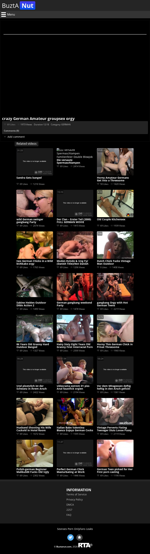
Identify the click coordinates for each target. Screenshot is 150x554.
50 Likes (104, 184)
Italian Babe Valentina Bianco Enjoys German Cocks (75, 429)
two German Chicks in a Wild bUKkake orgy (34, 262)
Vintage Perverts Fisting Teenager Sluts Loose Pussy (114, 429)
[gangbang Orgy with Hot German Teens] (115, 299)
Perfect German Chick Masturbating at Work (71, 471)
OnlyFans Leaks (83, 529)
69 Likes (11, 124)
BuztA (17, 5)
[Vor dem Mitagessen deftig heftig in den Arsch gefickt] (115, 382)
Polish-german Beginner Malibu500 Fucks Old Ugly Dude (32, 471)
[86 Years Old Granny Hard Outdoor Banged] (34, 341)
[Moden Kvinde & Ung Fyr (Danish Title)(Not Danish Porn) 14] (75, 258)
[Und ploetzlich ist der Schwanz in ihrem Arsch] (34, 382)
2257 (69, 509)
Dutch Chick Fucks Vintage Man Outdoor (113, 262)
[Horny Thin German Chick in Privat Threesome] (115, 341)
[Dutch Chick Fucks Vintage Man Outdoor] (115, 258)
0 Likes (103, 267)
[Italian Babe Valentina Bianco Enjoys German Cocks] (75, 424)
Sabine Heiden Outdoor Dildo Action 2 (31, 304)
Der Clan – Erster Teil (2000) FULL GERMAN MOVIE (74, 221)
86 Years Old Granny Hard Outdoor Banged (32, 346)
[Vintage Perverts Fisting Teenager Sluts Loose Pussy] (115, 424)
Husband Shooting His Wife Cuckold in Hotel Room (33, 429)
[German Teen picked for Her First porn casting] (115, 466)
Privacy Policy (74, 499)
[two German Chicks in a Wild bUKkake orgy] (34, 258)
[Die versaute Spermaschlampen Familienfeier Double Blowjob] (75, 157)
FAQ (68, 515)
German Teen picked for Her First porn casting (115, 471)
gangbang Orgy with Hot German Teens (112, 304)
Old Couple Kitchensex (111, 219)
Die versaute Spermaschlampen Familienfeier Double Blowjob (70, 161)
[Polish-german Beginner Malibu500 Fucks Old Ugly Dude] (34, 466)
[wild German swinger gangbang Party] (34, 216)
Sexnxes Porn (65, 529)
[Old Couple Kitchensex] (115, 216)
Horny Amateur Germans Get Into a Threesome (113, 179)
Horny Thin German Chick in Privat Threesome (115, 346)
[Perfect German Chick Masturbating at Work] (75, 466)
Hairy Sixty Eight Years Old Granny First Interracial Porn (75, 346)
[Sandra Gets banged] (34, 174)
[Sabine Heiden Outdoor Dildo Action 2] (34, 299)
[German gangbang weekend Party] (75, 299)
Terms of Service (76, 494)
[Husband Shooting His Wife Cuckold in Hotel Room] (34, 424)
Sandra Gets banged (29, 177)
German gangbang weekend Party (74, 304)
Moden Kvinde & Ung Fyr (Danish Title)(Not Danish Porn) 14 (72, 262)
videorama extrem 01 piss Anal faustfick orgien (73, 387)
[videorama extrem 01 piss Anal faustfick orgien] (75, 382)
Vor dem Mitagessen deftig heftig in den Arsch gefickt (114, 387)
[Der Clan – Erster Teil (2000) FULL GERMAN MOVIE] (75, 216)
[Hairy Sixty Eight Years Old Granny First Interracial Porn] (75, 341)
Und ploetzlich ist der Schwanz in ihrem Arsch (31, 387)
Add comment (16, 136)
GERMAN (66, 124)
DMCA (70, 504)
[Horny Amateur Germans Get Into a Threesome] (115, 174)
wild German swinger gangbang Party (29, 221)
